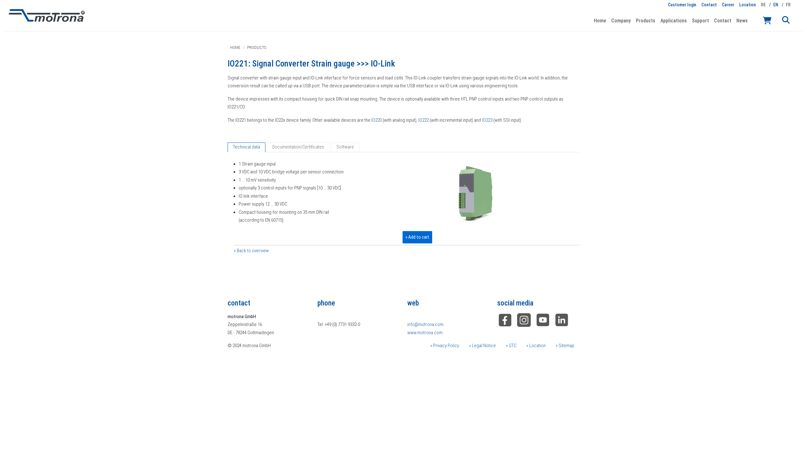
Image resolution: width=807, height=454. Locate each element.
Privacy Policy (445, 345)
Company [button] (621, 21)
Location (747, 4)
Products (256, 47)
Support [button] (700, 21)
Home (600, 21)
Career (728, 4)
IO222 (423, 120)
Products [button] (645, 21)
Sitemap (566, 345)
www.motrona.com (425, 332)
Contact (709, 4)
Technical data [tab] (246, 147)
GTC (512, 345)
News (742, 21)
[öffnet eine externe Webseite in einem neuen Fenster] (505, 319)
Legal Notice (483, 345)
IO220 (376, 120)
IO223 (487, 120)
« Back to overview (251, 250)
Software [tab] (345, 147)
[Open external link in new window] (562, 319)
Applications (673, 21)
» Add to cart (417, 237)
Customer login (682, 4)
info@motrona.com (425, 324)
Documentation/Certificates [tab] (298, 147)
